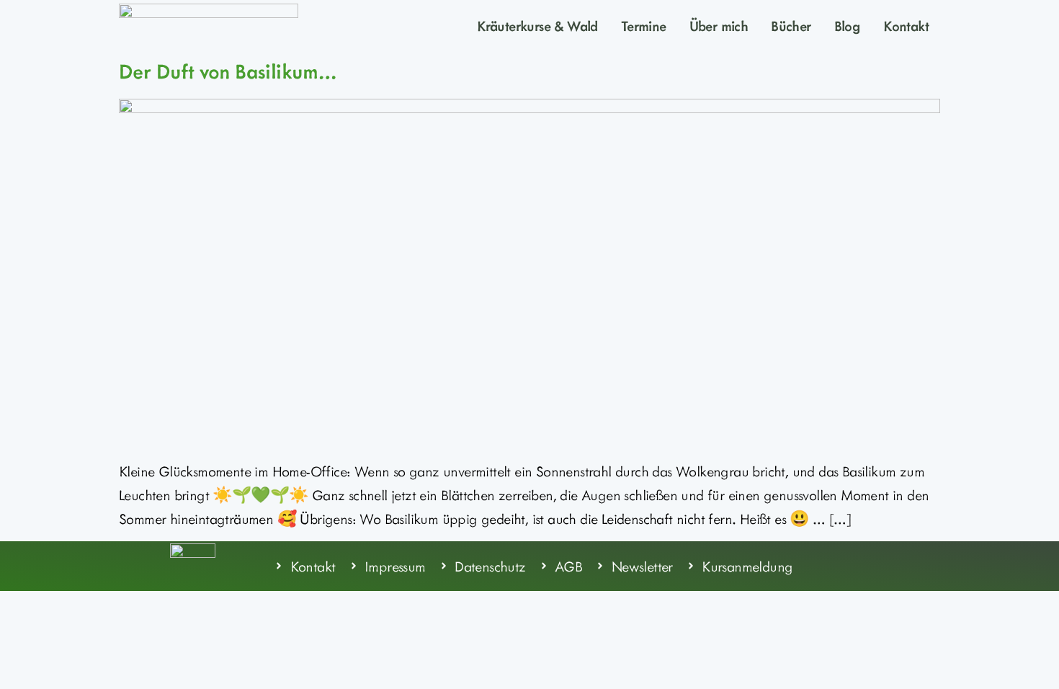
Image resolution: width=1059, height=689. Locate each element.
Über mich (719, 25)
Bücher (790, 25)
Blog (847, 25)
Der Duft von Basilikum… (227, 70)
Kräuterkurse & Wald (537, 25)
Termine (643, 25)
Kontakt (906, 25)
